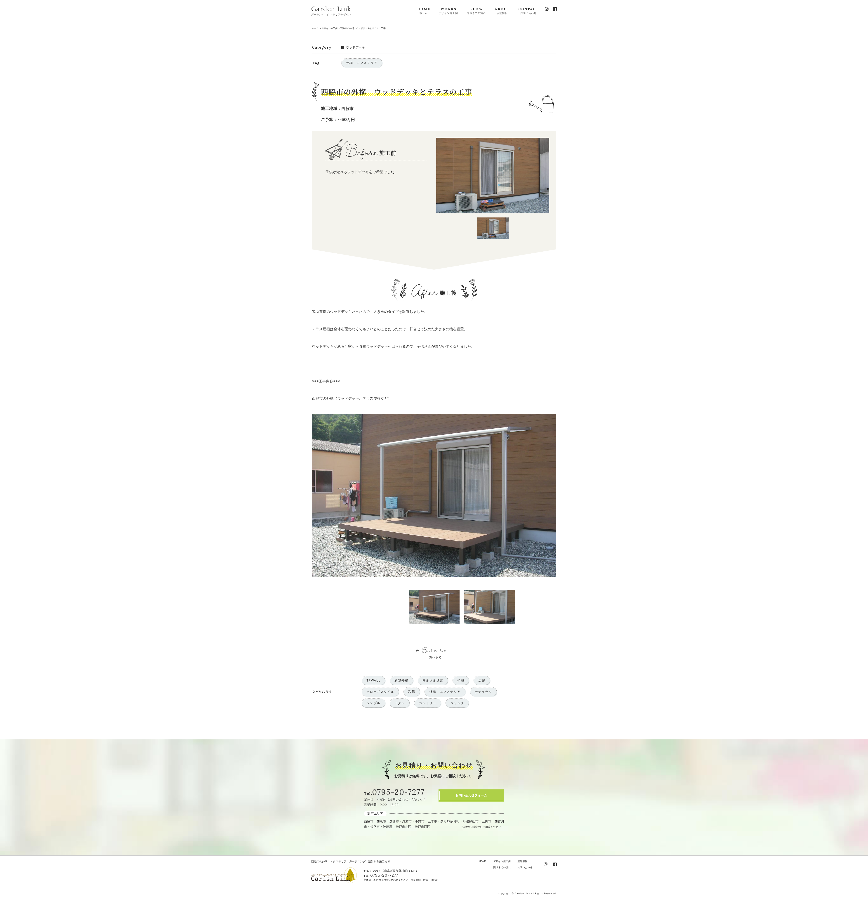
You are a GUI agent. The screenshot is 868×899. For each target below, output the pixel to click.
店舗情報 (522, 861)
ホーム (315, 28)
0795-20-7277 (398, 792)
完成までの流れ (502, 867)
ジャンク (457, 703)
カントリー (427, 703)
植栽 (460, 680)
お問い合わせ (524, 867)
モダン (399, 703)
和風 (411, 692)
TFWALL (373, 680)
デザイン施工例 (329, 28)
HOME (482, 861)
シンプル (373, 703)
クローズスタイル (380, 692)
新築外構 (401, 680)
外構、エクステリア (445, 692)
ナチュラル (483, 692)
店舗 (481, 680)
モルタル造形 (432, 680)
